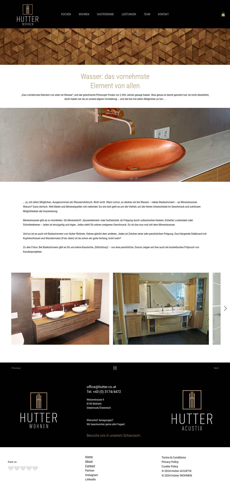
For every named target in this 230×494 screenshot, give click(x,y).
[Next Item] (225, 308)
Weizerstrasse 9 (95, 399)
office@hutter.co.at (101, 387)
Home (89, 456)
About (89, 461)
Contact (90, 466)
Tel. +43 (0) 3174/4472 (104, 392)
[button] (223, 14)
